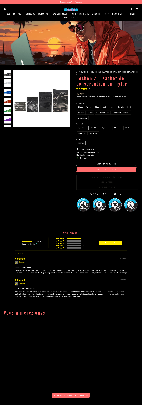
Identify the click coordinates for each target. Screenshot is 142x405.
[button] (82, 89)
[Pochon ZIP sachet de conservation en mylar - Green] (19, 374)
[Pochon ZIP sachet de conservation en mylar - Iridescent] (38, 374)
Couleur (80, 103)
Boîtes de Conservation (37, 14)
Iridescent (82, 118)
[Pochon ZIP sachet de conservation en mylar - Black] (9, 374)
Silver (90, 112)
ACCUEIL (79, 72)
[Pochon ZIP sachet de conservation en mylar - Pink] (25, 374)
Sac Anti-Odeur (60, 14)
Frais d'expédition (94, 96)
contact (131, 14)
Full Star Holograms (121, 112)
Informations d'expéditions (107, 177)
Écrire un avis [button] (110, 243)
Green (112, 107)
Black (80, 107)
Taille (79, 124)
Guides (74, 17)
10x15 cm (117, 128)
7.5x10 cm (95, 128)
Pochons (17, 14)
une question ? (107, 187)
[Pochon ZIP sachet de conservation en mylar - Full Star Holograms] (35, 374)
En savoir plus (114, 49)
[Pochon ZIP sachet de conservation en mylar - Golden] (27, 374)
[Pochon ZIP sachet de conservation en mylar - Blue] (14, 374)
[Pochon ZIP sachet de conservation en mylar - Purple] (22, 374)
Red (104, 107)
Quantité (81, 139)
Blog (66, 17)
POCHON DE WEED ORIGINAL (94, 72)
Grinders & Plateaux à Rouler (86, 14)
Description (107, 182)
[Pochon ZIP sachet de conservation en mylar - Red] (17, 374)
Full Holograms (102, 112)
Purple (121, 107)
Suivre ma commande (115, 14)
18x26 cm (93, 133)
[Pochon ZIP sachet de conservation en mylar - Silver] (30, 374)
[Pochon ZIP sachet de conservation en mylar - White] (11, 374)
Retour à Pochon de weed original (72, 395)
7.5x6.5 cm (82, 128)
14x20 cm (82, 133)
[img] (20, 259)
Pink (129, 107)
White (89, 107)
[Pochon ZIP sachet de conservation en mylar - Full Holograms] (32, 374)
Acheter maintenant (106, 170)
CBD (8, 14)
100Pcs (81, 143)
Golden (81, 112)
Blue (97, 107)
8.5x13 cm (106, 128)
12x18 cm (128, 128)
